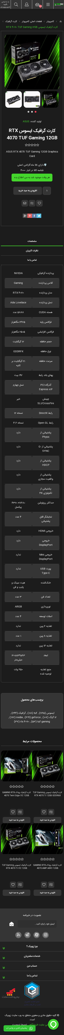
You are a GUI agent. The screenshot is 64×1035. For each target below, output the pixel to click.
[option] (50, 99)
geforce (36, 717)
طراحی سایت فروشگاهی (40, 1025)
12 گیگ (53, 717)
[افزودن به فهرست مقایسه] (32, 203)
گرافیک (22, 713)
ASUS (26, 121)
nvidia (19, 717)
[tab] (32, 241)
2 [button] (32, 112)
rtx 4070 (24, 722)
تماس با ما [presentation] (32, 260)
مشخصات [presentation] (32, 241)
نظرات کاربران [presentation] (32, 251)
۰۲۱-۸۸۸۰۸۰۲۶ (5, 7)
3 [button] (28, 112)
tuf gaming (43, 722)
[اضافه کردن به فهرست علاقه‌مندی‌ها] (39, 203)
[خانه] (60, 21)
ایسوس (50, 713)
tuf (35, 713)
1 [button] (35, 112)
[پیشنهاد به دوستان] (25, 203)
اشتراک (11, 924)
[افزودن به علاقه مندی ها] (44, 812)
